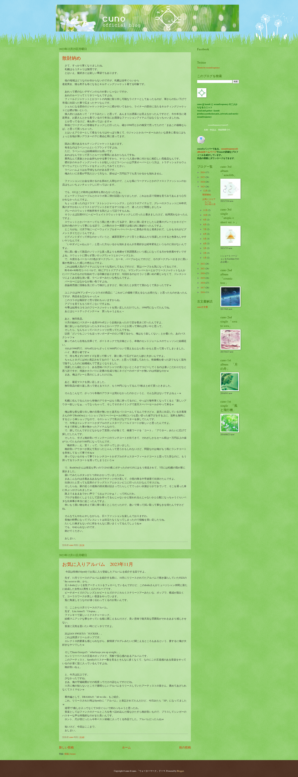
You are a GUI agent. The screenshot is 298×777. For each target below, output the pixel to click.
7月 (205, 229)
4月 (205, 243)
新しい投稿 (66, 747)
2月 (205, 252)
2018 (203, 282)
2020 (203, 273)
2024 (203, 181)
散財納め (71, 58)
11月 (205, 210)
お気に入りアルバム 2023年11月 (97, 564)
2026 (203, 172)
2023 (203, 186)
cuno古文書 (202, 306)
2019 (203, 277)
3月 (205, 248)
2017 (203, 287)
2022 (203, 263)
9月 (205, 219)
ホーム (126, 747)
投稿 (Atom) (70, 753)
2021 (203, 268)
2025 (203, 177)
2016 (203, 292)
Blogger (180, 770)
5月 (205, 238)
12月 (205, 190)
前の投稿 (185, 747)
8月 (205, 224)
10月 (205, 214)
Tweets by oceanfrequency (208, 67)
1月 (205, 257)
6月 (205, 233)
